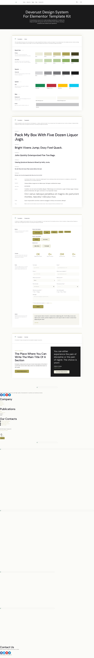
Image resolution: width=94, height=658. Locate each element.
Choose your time (60, 283)
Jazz (58, 292)
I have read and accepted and (43, 303)
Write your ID (59, 277)
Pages (33, 2)
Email (58, 265)
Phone (34, 271)
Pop (62, 292)
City (34, 292)
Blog (36, 2)
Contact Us (41, 2)
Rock (65, 292)
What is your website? (61, 271)
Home (24, 2)
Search (2, 438)
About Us (28, 2)
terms (45, 303)
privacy (50, 303)
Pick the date (35, 283)
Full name (35, 265)
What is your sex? (36, 277)
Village (38, 292)
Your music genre (60, 290)
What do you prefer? (37, 290)
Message (34, 294)
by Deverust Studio (4, 430)
